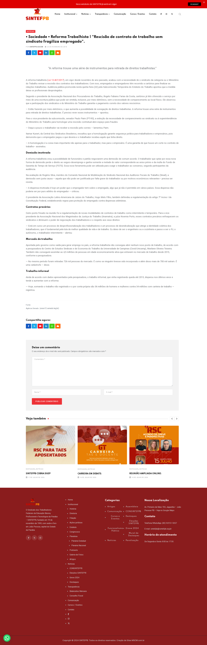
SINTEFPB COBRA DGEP (38, 473)
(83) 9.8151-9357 (169, 523)
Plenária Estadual (78, 541)
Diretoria (73, 513)
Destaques (30, 469)
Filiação (73, 518)
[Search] (180, 14)
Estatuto (73, 527)
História (73, 509)
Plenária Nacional (78, 545)
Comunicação (120, 14)
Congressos (75, 532)
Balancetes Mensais (78, 591)
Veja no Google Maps (165, 510)
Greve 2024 (74, 577)
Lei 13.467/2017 (56, 80)
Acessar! (194, 4)
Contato (152, 14)
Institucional (69, 14)
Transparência (101, 14)
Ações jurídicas (76, 522)
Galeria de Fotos (76, 555)
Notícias (85, 14)
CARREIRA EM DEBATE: (90, 474)
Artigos (73, 559)
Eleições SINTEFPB (78, 573)
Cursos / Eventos (137, 14)
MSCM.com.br (138, 640)
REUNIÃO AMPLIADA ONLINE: (145, 473)
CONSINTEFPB (76, 568)
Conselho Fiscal (76, 596)
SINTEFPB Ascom (36, 47)
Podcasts (74, 550)
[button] (172, 419)
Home (57, 14)
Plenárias (74, 536)
